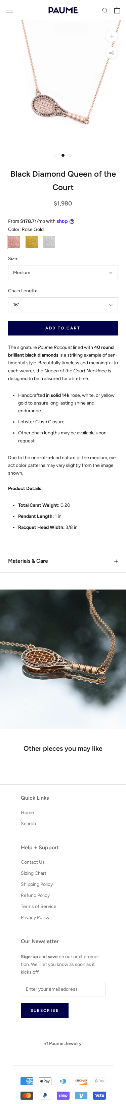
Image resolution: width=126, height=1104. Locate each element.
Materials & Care (28, 561)
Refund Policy (35, 895)
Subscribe (45, 1010)
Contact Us (33, 862)
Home (27, 812)
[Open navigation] (9, 10)
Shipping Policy (37, 884)
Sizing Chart (33, 873)
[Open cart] (117, 10)
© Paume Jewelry (63, 1043)
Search (28, 823)
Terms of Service (38, 906)
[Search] (105, 10)
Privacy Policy (35, 917)
